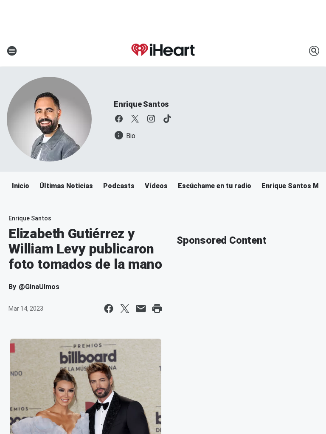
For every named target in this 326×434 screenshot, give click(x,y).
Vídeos (156, 186)
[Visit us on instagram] (151, 119)
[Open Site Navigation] (12, 51)
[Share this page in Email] (141, 308)
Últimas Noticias (66, 186)
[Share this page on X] (125, 308)
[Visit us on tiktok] (167, 119)
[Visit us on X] (135, 119)
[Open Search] (314, 51)
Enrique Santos (141, 104)
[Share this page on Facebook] (109, 308)
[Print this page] (157, 308)
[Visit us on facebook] (119, 119)
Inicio (20, 186)
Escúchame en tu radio (214, 186)
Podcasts (119, 186)
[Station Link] (163, 51)
